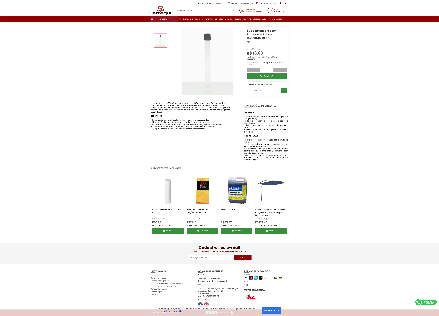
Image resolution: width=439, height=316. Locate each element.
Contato (154, 294)
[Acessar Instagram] (286, 3)
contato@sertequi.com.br (268, 3)
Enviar (242, 257)
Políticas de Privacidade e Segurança (167, 283)
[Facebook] (200, 304)
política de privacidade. (174, 311)
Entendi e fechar (271, 310)
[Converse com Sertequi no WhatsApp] (425, 302)
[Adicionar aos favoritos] (248, 42)
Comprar (268, 76)
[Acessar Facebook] (281, 3)
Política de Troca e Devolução (163, 286)
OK (284, 90)
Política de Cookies (159, 289)
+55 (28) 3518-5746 (218, 3)
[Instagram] (206, 304)
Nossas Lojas (156, 292)
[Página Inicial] (160, 14)
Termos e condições (159, 278)
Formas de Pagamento (161, 281)
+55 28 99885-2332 (247, 3)
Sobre (153, 275)
